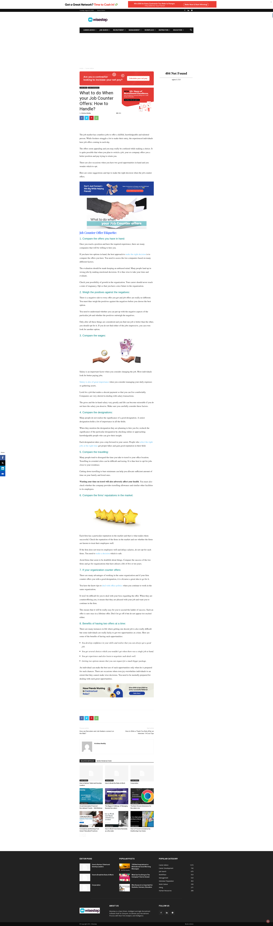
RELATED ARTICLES (87, 761)
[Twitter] (86, 118)
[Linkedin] (188, 10)
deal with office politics (112, 585)
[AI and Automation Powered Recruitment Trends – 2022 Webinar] (91, 796)
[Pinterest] (91, 118)
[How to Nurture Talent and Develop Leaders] (91, 773)
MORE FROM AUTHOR (104, 761)
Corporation (134, 783)
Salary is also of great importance (94, 381)
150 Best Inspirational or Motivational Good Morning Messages (141, 867)
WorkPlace (149, 30)
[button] (190, 30)
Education (177, 30)
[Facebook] (184, 10)
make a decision (102, 553)
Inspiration (163, 30)
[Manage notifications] (268, 921)
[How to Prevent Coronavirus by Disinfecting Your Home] (142, 819)
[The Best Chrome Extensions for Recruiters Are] (142, 796)
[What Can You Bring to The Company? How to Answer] (124, 877)
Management (134, 30)
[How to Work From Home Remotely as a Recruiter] (116, 819)
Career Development (94, 87)
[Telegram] (191, 10)
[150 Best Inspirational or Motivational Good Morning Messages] (124, 867)
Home (81, 68)
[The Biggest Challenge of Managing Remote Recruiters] (116, 796)
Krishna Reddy (86, 113)
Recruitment (118, 30)
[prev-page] (81, 835)
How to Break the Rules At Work (115, 783)
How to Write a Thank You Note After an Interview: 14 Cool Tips (139, 732)
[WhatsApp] (96, 118)
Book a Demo (101, 10)
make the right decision (136, 254)
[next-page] (84, 835)
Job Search (103, 30)
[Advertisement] (154, 19)
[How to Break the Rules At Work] (116, 773)
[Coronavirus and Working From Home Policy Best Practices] (91, 819)
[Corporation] (142, 773)
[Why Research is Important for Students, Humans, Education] (124, 887)
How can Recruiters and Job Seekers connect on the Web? (97, 732)
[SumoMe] (2, 473)
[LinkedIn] (2, 468)
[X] (2, 463)
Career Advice (89, 30)
